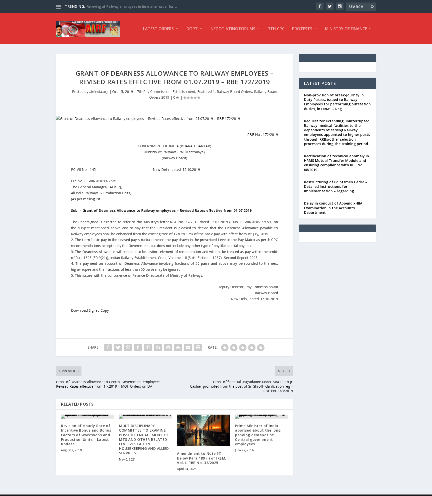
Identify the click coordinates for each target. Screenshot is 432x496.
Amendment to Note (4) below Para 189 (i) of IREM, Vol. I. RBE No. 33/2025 (201, 458)
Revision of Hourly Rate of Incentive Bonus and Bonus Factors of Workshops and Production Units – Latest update (86, 434)
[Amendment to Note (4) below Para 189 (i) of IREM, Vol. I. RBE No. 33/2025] (203, 430)
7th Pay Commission (153, 91)
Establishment (183, 91)
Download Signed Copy (90, 310)
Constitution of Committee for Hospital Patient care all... (131, 6)
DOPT (192, 29)
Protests (302, 29)
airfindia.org (98, 91)
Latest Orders (158, 29)
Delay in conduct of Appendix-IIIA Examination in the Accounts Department (333, 208)
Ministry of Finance (346, 29)
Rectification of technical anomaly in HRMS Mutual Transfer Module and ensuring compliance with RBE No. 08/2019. (336, 163)
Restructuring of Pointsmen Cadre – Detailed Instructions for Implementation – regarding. (335, 186)
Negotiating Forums (232, 29)
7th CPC (276, 29)
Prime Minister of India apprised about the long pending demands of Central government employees (258, 434)
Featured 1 (206, 91)
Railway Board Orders (234, 91)
